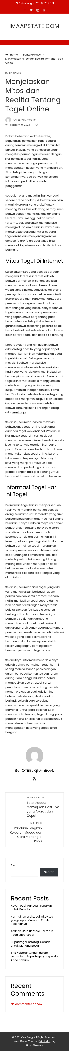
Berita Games (13, 73)
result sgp (19, 412)
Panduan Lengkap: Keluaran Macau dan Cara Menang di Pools (26, 832)
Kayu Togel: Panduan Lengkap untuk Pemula (31, 907)
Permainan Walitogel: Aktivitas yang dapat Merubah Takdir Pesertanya (32, 920)
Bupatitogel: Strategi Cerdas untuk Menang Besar (30, 944)
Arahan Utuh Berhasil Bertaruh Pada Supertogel (32, 933)
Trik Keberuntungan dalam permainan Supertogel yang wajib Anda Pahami (34, 956)
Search (16, 865)
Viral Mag (45, 1041)
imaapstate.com (34, 26)
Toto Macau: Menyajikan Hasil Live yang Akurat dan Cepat (43, 807)
